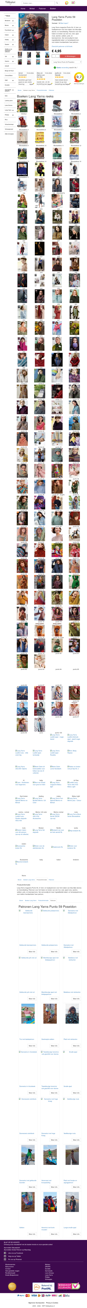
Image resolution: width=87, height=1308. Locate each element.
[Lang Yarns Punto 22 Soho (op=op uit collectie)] (74, 423)
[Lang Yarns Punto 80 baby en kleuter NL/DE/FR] (57, 645)
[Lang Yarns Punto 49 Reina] (74, 518)
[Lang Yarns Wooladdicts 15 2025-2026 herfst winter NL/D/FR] (57, 153)
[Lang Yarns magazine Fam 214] (74, 201)
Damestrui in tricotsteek (27, 1086)
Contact (8, 1269)
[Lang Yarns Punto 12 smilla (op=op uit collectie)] (40, 391)
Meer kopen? (64, 23)
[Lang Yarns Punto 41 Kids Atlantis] (74, 487)
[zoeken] (57, 3)
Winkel (32, 8)
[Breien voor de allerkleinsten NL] (40, 852)
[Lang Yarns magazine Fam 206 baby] (57, 201)
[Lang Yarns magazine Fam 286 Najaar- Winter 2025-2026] (74, 344)
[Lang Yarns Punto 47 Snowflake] (40, 518)
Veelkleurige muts (70, 1133)
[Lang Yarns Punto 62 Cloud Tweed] (22, 582)
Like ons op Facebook (15, 1253)
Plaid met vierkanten (70, 1039)
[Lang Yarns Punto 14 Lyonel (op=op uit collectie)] (74, 391)
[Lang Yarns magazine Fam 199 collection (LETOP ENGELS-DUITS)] (57, 185)
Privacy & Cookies (52, 1303)
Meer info (32, 952)
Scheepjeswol (9, 129)
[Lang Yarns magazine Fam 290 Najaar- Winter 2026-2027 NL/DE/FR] (40, 360)
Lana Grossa (8, 105)
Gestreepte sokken (47, 1039)
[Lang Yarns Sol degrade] (40, 836)
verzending (63, 67)
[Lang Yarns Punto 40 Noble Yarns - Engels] (57, 487)
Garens (7, 61)
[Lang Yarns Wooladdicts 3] (22, 122)
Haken (7, 35)
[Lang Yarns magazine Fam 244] (57, 264)
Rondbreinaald (10, 1273)
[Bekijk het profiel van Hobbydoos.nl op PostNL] (43, 1287)
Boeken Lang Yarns (29, 90)
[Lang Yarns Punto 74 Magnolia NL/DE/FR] (74, 614)
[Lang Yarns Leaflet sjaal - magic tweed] (57, 740)
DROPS (47, 1266)
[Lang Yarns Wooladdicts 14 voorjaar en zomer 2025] (40, 153)
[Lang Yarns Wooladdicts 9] (22, 137)
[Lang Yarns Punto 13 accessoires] (57, 391)
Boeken (53, 8)
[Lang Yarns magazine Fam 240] (74, 249)
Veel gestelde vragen (12, 1271)
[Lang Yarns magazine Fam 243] (40, 264)
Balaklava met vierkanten (72, 992)
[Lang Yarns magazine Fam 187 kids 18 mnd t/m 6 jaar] (57, 169)
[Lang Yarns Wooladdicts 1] (57, 106)
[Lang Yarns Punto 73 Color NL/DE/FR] (57, 614)
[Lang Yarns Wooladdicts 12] (74, 137)
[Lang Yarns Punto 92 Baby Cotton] (57, 693)
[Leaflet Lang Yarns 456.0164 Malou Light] (74, 788)
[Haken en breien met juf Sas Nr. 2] (74, 772)
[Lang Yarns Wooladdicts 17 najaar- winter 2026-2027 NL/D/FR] (22, 169)
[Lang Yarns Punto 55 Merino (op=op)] (40, 550)
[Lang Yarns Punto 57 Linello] (74, 550)
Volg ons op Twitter (14, 1256)
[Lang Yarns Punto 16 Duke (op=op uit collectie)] (40, 407)
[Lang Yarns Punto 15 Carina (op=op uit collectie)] (22, 407)
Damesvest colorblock (26, 1133)
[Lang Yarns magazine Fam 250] (40, 280)
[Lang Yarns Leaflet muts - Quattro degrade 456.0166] (22, 820)
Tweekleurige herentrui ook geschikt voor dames (49, 1087)
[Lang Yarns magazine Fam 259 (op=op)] (57, 296)
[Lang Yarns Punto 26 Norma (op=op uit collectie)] (74, 439)
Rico (6, 119)
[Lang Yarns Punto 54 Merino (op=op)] (22, 550)
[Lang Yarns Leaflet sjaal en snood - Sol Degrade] (40, 740)
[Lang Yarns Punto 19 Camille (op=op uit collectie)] (22, 423)
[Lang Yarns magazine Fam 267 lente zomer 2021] (57, 312)
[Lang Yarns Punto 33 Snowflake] (40, 471)
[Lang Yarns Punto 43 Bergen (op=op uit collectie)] (40, 502)
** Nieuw (7, 16)
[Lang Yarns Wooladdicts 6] (40, 122)
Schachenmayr (9, 124)
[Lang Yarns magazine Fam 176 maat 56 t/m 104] (40, 169)
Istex (6, 96)
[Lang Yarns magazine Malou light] (57, 788)
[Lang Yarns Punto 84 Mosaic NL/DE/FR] (57, 661)
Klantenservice (10, 1264)
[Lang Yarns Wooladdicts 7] (57, 122)
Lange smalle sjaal (70, 1227)
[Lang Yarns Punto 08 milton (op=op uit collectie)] (74, 375)
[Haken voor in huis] (22, 106)
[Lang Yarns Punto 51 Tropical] (40, 534)
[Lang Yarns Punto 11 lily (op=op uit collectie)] (22, 391)
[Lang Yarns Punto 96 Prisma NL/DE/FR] (57, 709)
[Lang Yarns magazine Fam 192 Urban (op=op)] (74, 169)
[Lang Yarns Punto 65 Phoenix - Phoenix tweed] (74, 582)
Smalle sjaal (68, 1086)
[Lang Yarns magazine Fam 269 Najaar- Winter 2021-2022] (74, 312)
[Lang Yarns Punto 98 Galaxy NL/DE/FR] (22, 725)
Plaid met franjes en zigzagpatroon (70, 1181)
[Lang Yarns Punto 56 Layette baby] (57, 550)
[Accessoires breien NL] (22, 852)
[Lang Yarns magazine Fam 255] (22, 296)
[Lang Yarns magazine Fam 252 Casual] (57, 280)
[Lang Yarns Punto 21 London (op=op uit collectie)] (57, 423)
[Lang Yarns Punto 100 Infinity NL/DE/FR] (57, 725)
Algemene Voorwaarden (36, 1303)
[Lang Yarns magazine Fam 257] (40, 296)
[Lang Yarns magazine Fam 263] (22, 312)
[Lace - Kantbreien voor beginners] (22, 788)
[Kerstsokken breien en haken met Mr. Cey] (40, 106)
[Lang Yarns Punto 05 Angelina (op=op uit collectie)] (40, 375)
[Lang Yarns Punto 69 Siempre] (74, 598)
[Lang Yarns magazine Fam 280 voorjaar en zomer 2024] (22, 344)
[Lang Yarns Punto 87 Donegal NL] (40, 677)
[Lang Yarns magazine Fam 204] (22, 201)
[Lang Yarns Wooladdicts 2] (74, 106)
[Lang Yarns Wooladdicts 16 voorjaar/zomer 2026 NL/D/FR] (74, 153)
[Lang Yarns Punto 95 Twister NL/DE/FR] (40, 709)
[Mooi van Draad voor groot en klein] (40, 788)
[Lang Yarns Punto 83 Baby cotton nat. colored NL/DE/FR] (40, 661)
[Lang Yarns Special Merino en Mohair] (22, 804)
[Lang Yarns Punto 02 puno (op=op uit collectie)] (74, 360)
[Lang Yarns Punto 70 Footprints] (22, 614)
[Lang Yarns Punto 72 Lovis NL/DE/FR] (40, 614)
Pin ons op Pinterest (15, 1259)
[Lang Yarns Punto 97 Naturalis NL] (74, 709)
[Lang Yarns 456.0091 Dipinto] (22, 772)
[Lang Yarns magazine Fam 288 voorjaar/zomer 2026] (22, 360)
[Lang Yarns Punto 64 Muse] (57, 582)
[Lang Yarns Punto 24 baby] (40, 439)
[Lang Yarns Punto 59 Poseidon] (40, 566)
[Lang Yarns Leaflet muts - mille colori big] (22, 756)
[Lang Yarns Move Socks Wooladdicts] (74, 820)
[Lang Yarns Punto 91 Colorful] (40, 693)
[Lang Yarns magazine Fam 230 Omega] (22, 249)
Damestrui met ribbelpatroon (69, 946)
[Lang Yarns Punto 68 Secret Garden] (57, 598)
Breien (7, 25)
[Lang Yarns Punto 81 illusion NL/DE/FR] (74, 645)
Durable (7, 85)
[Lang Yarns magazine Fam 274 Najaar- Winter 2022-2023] (40, 328)
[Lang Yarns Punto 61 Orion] (74, 566)
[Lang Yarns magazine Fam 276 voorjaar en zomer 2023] (57, 328)
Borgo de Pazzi (9, 71)
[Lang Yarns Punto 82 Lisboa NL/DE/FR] (22, 661)
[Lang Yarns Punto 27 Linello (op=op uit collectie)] (22, 455)
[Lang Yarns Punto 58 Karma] (22, 566)
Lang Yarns (8, 110)
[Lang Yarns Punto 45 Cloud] (74, 502)
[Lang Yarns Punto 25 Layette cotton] (57, 439)
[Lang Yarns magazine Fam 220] (40, 217)
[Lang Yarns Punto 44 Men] (57, 502)
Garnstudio (49, 1271)
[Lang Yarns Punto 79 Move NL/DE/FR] (40, 645)
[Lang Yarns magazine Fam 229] (74, 233)
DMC (6, 80)
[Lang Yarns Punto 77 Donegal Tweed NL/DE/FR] (74, 629)
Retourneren (9, 1266)
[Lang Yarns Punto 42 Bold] (22, 502)
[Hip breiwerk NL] (74, 836)
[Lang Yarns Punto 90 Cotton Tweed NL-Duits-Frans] (22, 693)
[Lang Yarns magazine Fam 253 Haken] (74, 280)
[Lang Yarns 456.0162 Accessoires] (40, 820)
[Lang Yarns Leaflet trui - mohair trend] (74, 725)
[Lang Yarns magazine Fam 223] (74, 217)
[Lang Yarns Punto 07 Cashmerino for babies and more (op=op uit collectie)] (57, 375)
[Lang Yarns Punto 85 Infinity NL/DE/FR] (74, 661)
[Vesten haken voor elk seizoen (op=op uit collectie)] (22, 836)
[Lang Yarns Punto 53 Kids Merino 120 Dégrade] (74, 534)
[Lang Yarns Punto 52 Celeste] (57, 534)
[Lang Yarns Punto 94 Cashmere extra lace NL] (22, 709)
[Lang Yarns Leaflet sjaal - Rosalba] (57, 756)
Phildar (7, 115)
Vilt (6, 56)
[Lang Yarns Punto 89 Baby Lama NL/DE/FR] (74, 677)
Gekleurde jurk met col (27, 992)
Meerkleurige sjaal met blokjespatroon (49, 993)
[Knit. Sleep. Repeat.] (74, 756)
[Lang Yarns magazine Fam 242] (22, 264)
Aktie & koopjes (9, 134)
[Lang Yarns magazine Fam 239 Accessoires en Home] (57, 249)
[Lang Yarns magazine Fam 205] (40, 201)
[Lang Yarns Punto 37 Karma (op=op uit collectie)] (22, 487)
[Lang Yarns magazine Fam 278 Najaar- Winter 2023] (74, 328)
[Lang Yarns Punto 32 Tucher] (22, 471)
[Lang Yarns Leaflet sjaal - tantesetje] (40, 756)
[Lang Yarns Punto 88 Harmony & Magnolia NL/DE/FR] (57, 677)
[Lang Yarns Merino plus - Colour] (74, 804)
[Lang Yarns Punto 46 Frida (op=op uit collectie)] (22, 518)
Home (23, 8)
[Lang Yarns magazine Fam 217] (22, 217)
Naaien (7, 44)
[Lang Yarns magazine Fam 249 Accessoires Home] (22, 280)
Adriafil (7, 66)
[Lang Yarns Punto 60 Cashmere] (57, 566)
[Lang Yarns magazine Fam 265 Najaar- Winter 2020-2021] (40, 312)
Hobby (7, 39)
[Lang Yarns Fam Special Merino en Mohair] (57, 804)
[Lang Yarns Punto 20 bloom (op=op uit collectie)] (40, 423)
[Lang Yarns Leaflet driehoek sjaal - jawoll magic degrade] (74, 740)
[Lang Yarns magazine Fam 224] (22, 233)
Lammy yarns (9, 100)
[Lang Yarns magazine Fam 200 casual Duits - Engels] (74, 185)
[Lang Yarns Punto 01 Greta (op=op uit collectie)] (57, 360)
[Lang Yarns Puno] (40, 725)
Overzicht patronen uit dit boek (62, 46)
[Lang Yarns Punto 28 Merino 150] (40, 455)
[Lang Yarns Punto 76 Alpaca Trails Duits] (57, 629)
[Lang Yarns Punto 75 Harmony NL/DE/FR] (22, 629)
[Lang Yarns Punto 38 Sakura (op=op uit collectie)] (40, 487)
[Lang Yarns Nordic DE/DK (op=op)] (57, 820)
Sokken (21, 1227)
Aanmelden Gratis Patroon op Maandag (17, 1250)
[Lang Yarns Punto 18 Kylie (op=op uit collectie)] (74, 407)
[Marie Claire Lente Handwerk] (57, 772)
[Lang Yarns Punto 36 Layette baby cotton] (74, 471)
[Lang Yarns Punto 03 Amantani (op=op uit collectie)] (22, 375)
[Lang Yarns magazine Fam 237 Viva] (40, 249)
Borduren (7, 20)
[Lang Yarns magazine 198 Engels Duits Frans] (40, 185)
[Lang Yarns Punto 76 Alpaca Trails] (40, 629)
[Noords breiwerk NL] (22, 867)
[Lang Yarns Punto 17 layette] (57, 407)
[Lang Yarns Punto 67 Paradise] (40, 598)
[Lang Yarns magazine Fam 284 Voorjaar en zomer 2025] (57, 344)
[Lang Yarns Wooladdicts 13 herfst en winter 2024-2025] (22, 153)
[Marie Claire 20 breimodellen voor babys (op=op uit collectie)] (40, 772)
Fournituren (8, 30)
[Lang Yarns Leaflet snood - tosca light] (22, 740)
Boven (20, 90)
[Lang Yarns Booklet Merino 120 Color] (40, 804)
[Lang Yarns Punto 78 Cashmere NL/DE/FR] (22, 645)
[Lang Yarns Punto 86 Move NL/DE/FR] (22, 677)
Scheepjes (48, 1279)
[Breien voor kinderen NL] (74, 852)
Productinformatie (42, 90)
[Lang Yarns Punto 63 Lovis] (40, 582)
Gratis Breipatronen (11, 1275)
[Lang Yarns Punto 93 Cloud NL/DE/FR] (74, 693)
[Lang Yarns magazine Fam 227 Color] (57, 233)
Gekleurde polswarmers (49, 945)
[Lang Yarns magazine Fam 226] (40, 233)
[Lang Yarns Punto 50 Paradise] (22, 534)
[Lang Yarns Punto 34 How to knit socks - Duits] (57, 471)
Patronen (42, 8)
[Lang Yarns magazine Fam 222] (57, 217)
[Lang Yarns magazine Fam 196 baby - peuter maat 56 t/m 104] (22, 185)
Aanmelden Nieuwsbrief (12, 1248)
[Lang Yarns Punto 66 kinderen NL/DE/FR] (22, 598)
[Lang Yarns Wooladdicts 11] (57, 137)
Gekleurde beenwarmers (27, 945)
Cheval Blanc (9, 75)
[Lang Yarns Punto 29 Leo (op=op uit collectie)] (57, 455)
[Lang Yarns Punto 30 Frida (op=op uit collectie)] (74, 455)
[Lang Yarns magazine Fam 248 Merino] (74, 264)
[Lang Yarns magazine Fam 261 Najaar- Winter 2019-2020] (74, 296)
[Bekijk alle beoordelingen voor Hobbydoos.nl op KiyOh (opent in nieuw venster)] (67, 3)
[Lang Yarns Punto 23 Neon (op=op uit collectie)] (22, 439)
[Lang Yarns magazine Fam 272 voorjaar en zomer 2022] (22, 328)
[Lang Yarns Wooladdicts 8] (74, 122)
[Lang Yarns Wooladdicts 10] (40, 137)
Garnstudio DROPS (8, 90)
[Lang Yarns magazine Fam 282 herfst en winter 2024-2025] (40, 344)
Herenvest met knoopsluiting (46, 1181)
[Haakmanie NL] (57, 852)
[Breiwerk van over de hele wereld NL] (57, 836)
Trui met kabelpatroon (26, 1039)
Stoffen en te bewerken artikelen (8, 50)
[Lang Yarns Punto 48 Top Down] (57, 518)
